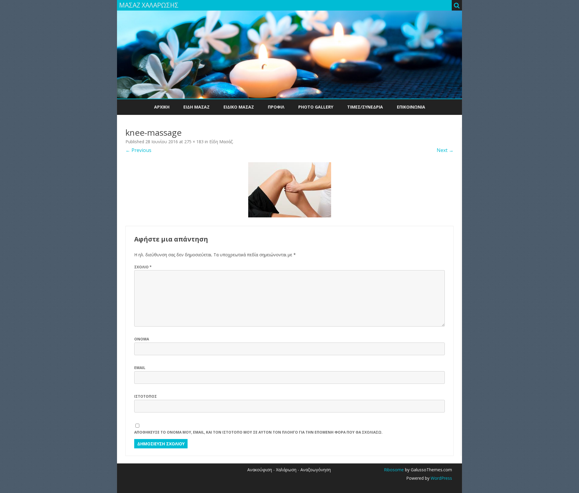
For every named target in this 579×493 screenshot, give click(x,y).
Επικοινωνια (411, 107)
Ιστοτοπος (145, 396)
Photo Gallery (315, 107)
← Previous (138, 150)
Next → (445, 150)
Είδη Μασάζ (221, 141)
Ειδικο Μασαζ (238, 107)
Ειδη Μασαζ (196, 107)
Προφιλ (276, 107)
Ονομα (141, 339)
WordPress (440, 478)
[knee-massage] (289, 189)
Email (139, 367)
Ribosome (394, 469)
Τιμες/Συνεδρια (365, 107)
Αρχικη (161, 107)
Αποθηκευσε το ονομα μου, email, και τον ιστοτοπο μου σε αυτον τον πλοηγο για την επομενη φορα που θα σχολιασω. (258, 432)
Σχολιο (143, 267)
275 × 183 (194, 141)
